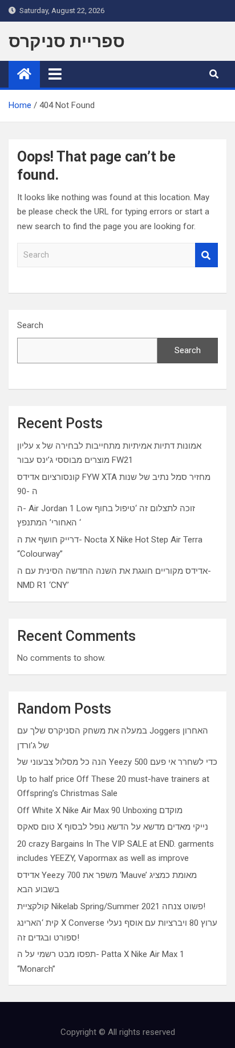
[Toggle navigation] (55, 74)
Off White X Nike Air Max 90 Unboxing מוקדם (100, 810)
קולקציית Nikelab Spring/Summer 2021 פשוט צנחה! (111, 906)
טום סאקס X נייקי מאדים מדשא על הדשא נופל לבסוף (112, 827)
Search (206, 255)
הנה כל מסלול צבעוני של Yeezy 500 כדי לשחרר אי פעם (117, 762)
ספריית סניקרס (67, 41)
